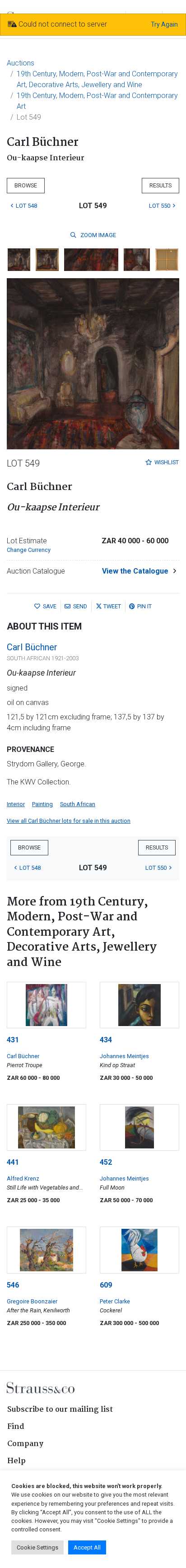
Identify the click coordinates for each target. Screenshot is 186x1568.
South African (77, 804)
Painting (42, 804)
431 (13, 1040)
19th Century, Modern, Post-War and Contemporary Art (97, 101)
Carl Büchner (32, 647)
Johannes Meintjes (124, 1056)
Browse (25, 185)
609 (106, 1285)
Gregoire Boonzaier (32, 1301)
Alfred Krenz (23, 1178)
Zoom (97, 235)
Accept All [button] (87, 1547)
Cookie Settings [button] (37, 1547)
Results (160, 185)
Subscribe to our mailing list (60, 1410)
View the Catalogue (135, 571)
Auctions (20, 63)
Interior (16, 804)
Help (16, 1461)
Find (15, 1427)
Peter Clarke (115, 1301)
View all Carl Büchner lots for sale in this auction (68, 820)
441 (13, 1162)
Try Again (164, 24)
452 (106, 1162)
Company (25, 1444)
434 (106, 1040)
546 (13, 1285)
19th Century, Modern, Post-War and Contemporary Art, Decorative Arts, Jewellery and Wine (97, 79)
